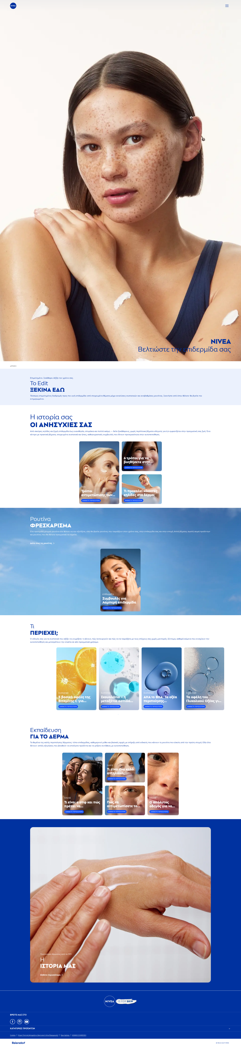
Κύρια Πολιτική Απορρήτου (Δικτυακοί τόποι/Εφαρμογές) (38, 1035)
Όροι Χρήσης (65, 1035)
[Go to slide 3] (121, 714)
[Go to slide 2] (119, 714)
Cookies (13, 1035)
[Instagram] (19, 1021)
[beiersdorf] (18, 1043)
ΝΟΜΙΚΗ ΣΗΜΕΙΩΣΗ (79, 1035)
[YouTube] (26, 1021)
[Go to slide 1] (118, 714)
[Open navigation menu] (227, 6)
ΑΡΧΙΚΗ (13, 366)
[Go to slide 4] (122, 714)
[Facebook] (12, 1021)
